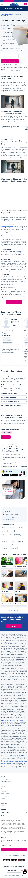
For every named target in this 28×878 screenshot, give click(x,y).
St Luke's (21, 527)
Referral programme (5, 793)
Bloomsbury (4, 541)
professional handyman (7, 226)
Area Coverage (4, 803)
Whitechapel (4, 548)
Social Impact (4, 791)
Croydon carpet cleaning (13, 757)
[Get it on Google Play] (14, 475)
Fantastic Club (4, 786)
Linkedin (24, 855)
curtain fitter (20, 281)
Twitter (8, 855)
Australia (13, 870)
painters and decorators (9, 238)
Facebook (3, 855)
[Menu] (2, 4)
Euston (10, 538)
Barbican (4, 538)
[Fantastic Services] (14, 4)
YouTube (16, 855)
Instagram (20, 855)
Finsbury (4, 534)
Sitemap (2, 805)
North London (13, 548)
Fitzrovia (4, 544)
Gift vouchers (4, 788)
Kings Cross (13, 527)
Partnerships (3, 798)
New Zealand (19, 870)
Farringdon (4, 531)
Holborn (19, 531)
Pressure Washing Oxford (12, 761)
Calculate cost (5, 437)
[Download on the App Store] (5, 475)
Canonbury (17, 538)
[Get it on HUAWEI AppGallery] (21, 860)
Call (25, 4)
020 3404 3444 (8, 511)
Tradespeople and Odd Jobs (7, 14)
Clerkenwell (4, 527)
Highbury (20, 541)
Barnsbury (17, 534)
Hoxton (10, 534)
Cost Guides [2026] (5, 779)
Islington (12, 531)
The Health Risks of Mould (6, 781)
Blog (2, 800)
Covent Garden (12, 544)
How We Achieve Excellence (7, 783)
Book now (14, 626)
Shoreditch (12, 541)
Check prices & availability (14, 302)
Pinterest (12, 855)
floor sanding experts (8, 289)
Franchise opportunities (6, 796)
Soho (20, 544)
